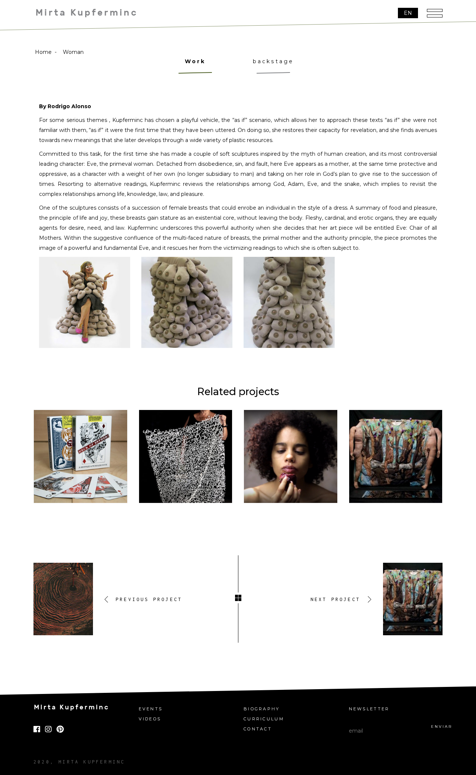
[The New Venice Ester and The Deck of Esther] (80, 456)
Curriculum (264, 719)
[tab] (195, 66)
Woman (73, 52)
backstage (273, 61)
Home (43, 52)
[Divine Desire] (290, 456)
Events (151, 709)
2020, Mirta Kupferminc (79, 762)
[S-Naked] (396, 456)
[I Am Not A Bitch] (185, 456)
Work (195, 61)
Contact (258, 729)
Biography (262, 709)
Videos (150, 719)
